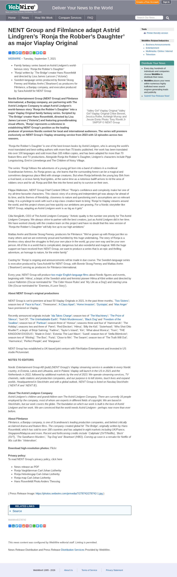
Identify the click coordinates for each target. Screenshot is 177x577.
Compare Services (70, 17)
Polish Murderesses (71, 319)
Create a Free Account (147, 2)
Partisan (41, 322)
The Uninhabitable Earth (43, 319)
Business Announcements (158, 44)
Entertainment (152, 48)
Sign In (166, 2)
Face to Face (32, 304)
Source (17, 511)
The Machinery (99, 315)
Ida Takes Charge (61, 315)
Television (150, 54)
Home (12, 17)
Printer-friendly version (157, 33)
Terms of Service (89, 570)
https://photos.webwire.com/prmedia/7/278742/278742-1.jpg (69, 493)
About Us (68, 570)
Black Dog (91, 319)
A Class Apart (66, 304)
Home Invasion (85, 304)
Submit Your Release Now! (156, 96)
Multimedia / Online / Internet (159, 51)
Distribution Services (72, 549)
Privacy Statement (114, 570)
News (25, 17)
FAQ (90, 17)
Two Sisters (121, 300)
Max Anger (120, 304)
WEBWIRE (14, 58)
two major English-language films (69, 274)
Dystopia (102, 304)
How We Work (44, 17)
